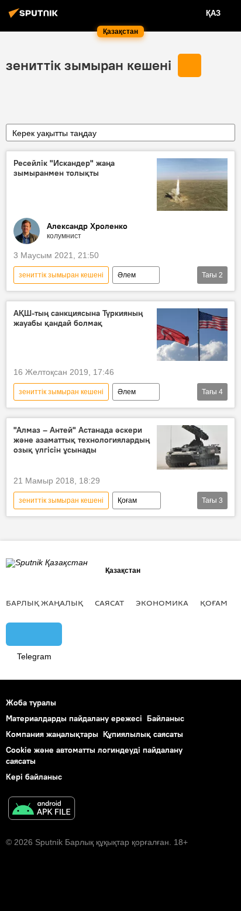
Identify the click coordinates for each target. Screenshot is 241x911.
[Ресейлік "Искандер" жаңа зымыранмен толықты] (192, 184)
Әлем (127, 275)
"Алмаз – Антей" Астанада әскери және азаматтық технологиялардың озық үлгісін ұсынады (81, 440)
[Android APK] (41, 810)
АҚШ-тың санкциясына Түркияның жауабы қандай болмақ (78, 318)
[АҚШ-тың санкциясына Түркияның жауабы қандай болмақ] (192, 334)
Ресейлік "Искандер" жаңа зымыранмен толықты (64, 168)
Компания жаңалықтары (52, 734)
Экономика (162, 602)
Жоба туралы (31, 702)
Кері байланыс (34, 776)
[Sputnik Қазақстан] (35, 17)
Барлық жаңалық (44, 602)
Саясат (109, 602)
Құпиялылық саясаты (143, 734)
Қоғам (127, 500)
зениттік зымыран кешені (88, 65)
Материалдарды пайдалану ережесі (74, 718)
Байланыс (165, 718)
